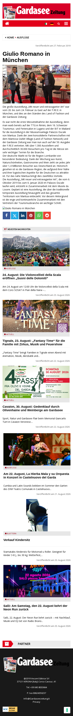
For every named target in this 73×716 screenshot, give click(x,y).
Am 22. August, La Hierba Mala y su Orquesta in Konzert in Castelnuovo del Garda (36, 475)
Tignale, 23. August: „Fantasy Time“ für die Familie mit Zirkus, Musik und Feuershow (34, 342)
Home (10, 37)
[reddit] (47, 215)
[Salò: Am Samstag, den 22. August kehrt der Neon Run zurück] (36, 581)
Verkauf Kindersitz (16, 540)
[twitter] (15, 215)
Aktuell (10, 334)
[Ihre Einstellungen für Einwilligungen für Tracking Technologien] (67, 710)
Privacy (36, 701)
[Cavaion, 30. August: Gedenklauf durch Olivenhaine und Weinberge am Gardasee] (36, 382)
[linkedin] (23, 215)
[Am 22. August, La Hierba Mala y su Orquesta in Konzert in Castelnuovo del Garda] (36, 449)
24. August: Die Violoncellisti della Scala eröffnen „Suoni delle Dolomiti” (32, 276)
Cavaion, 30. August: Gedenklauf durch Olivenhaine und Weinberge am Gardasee (33, 408)
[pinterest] (31, 215)
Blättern (11, 533)
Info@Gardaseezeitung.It (37, 698)
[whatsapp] (39, 215)
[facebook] (6, 215)
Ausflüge (23, 37)
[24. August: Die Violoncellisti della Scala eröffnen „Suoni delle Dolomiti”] (36, 250)
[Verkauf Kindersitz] (36, 515)
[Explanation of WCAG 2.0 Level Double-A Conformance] (10, 709)
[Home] (6, 23)
